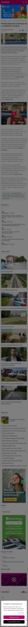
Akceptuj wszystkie (14, 617)
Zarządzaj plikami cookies (14, 621)
